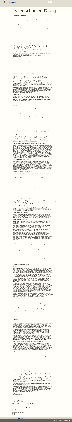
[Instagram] (28, 407)
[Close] (70, 420)
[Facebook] (26, 407)
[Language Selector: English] (50, 2)
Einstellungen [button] (55, 420)
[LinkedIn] (29, 407)
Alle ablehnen (61, 420)
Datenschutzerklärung (9, 420)
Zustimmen (67, 420)
